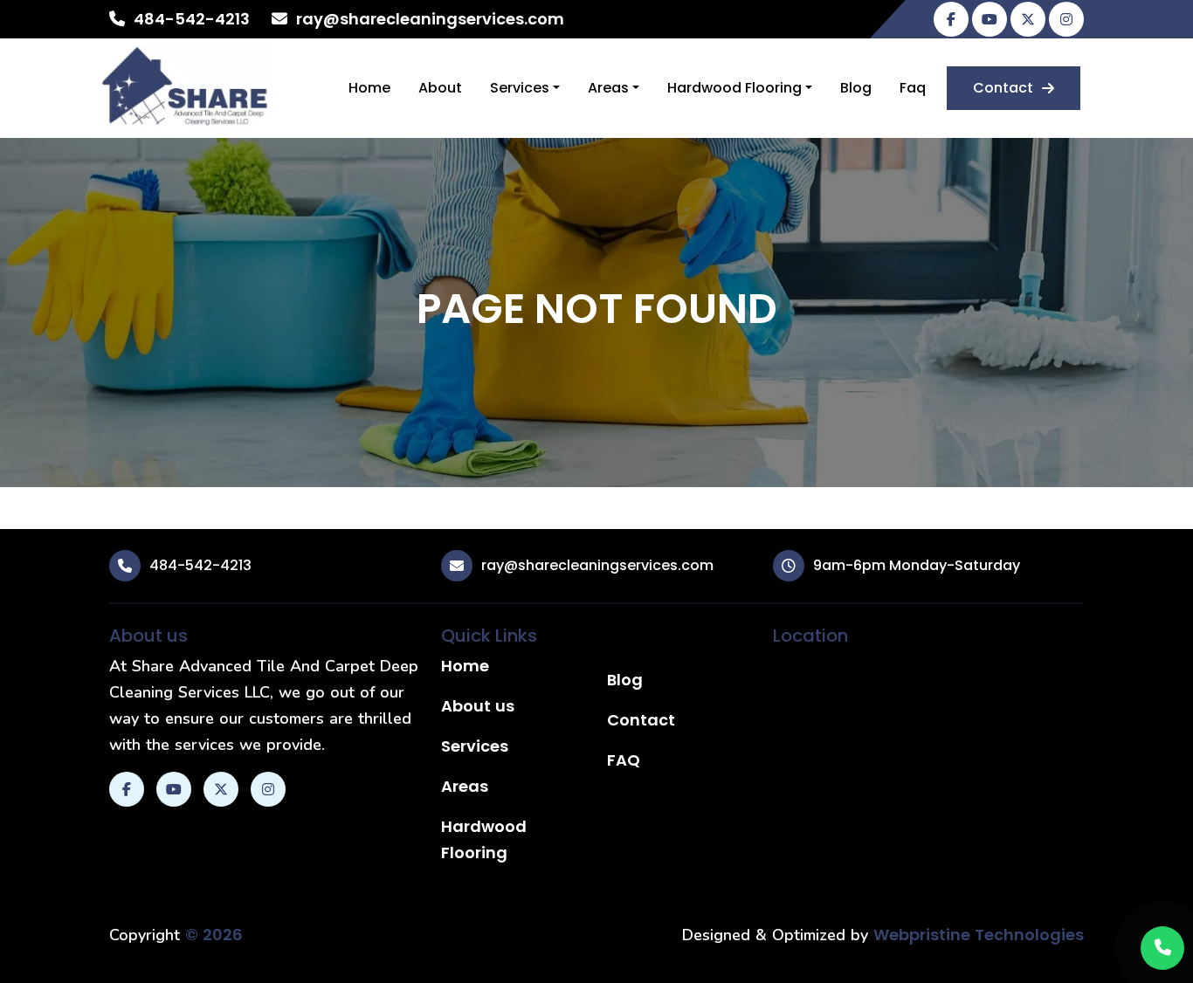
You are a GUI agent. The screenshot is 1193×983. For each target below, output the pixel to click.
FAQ (623, 760)
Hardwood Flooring (734, 88)
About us (477, 706)
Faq (913, 88)
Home (369, 88)
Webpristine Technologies (978, 934)
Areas (608, 88)
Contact (1003, 88)
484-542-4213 (192, 19)
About (440, 88)
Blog (856, 88)
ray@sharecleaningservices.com (430, 19)
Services (519, 88)
